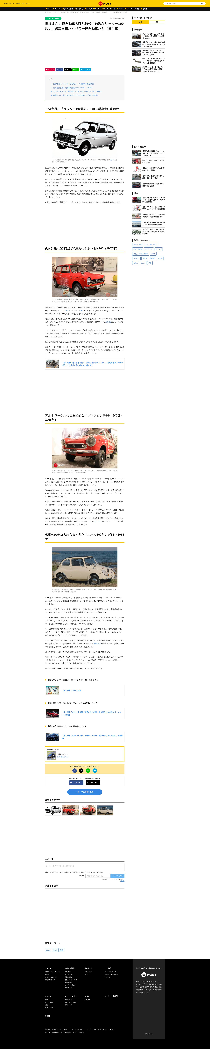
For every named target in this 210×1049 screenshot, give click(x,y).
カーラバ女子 (138, 244)
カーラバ (158, 249)
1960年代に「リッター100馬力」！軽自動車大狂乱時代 (73, 84)
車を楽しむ (79, 9)
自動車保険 (68, 977)
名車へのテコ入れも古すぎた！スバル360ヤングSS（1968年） (76, 95)
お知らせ (111, 1029)
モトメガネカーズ (151, 244)
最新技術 (48, 974)
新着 (61, 950)
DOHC (66, 311)
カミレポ (87, 999)
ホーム (49, 9)
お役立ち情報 (68, 9)
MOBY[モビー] (49, 12)
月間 (157, 22)
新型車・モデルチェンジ (52, 972)
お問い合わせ (102, 1029)
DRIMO (152, 258)
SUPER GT (68, 999)
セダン (112, 160)
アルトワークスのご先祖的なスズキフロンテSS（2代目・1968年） (77, 91)
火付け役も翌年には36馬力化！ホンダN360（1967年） (73, 88)
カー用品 (89, 9)
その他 (145, 9)
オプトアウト (92, 1029)
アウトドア (88, 972)
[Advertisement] (84, 49)
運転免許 (67, 972)
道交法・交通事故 (70, 985)
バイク (153, 254)
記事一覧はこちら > (63, 757)
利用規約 (122, 881)
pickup (48, 950)
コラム (136, 263)
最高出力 (97, 644)
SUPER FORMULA (71, 1002)
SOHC (108, 322)
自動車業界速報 (50, 980)
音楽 (46, 1005)
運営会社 (48, 1029)
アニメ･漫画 (49, 1002)
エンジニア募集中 (78, 1032)
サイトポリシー (65, 1029)
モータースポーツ (109, 9)
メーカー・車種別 (133, 9)
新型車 (145, 258)
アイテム (107, 977)
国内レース (68, 1005)
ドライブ (87, 974)
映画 (46, 999)
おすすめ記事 (138, 249)
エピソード (148, 249)
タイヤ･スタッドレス (111, 974)
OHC (82, 311)
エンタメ (98, 9)
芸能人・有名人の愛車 (141, 254)
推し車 (55, 950)
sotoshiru (136, 258)
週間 (140, 22)
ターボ (97, 521)
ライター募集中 (66, 1032)
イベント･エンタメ (51, 977)
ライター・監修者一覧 (52, 1032)
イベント (121, 9)
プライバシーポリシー (79, 1029)
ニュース (58, 9)
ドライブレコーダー (110, 972)
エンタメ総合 (49, 1007)
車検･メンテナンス (71, 980)
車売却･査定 (69, 982)
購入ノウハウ (69, 974)
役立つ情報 (68, 988)
